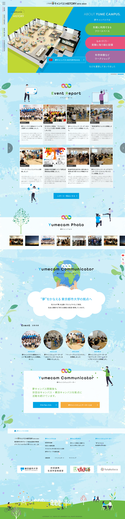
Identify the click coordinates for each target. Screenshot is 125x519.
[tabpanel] (66, 40)
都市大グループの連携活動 (52, 451)
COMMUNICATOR (4, 45)
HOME (4, 9)
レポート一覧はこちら (66, 196)
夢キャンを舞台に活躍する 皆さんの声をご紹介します (77, 444)
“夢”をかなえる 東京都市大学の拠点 (100, 444)
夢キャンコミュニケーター (103, 439)
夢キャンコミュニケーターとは (80, 405)
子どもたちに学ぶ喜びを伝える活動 (54, 448)
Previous (10, 148)
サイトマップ (72, 458)
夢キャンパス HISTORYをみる (67, 59)
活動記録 (47, 458)
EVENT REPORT (4, 20)
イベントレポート (59, 458)
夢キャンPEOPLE (75, 439)
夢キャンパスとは (50, 439)
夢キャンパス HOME (23, 431)
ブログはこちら (46, 405)
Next (122, 148)
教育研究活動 (48, 443)
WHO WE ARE (4, 32)
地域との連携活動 (50, 445)
